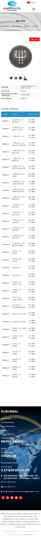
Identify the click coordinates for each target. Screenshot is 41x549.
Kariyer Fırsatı (7, 452)
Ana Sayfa (5, 26)
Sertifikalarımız (7, 422)
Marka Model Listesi (9, 463)
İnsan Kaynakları (8, 426)
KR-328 (35, 26)
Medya (4, 448)
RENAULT (27, 26)
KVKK (3, 430)
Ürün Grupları (6, 467)
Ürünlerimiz (16, 26)
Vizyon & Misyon (7, 438)
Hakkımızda (6, 418)
